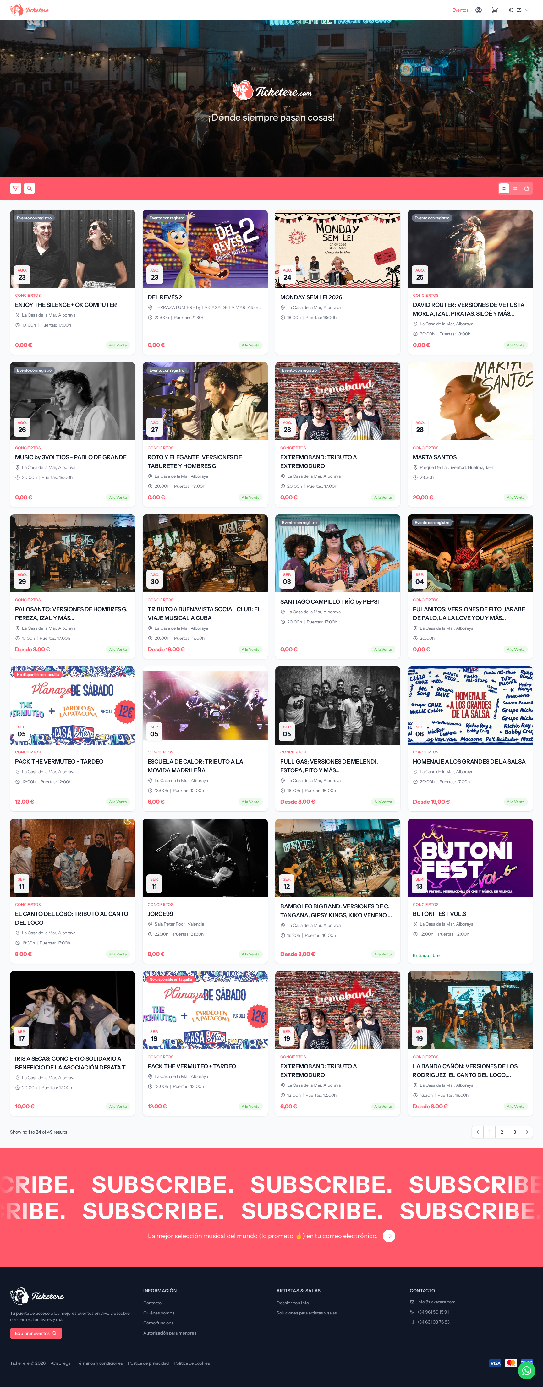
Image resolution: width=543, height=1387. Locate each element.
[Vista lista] (515, 188)
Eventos (460, 10)
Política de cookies (192, 1363)
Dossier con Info (293, 1303)
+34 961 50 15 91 (433, 1312)
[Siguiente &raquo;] (527, 1132)
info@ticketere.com (436, 1302)
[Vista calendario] (527, 188)
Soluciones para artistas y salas (307, 1313)
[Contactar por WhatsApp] (526, 1370)
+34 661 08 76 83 (433, 1322)
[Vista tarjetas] (504, 188)
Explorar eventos (32, 1333)
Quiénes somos (158, 1313)
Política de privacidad (148, 1363)
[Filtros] (15, 188)
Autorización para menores (169, 1333)
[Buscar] (29, 188)
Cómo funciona (158, 1323)
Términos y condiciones (99, 1363)
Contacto (152, 1303)
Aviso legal (61, 1363)
